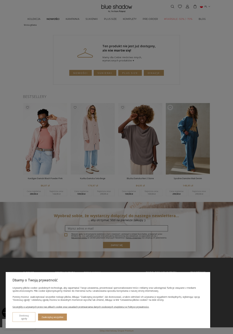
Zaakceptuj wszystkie (52, 317)
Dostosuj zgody (24, 317)
